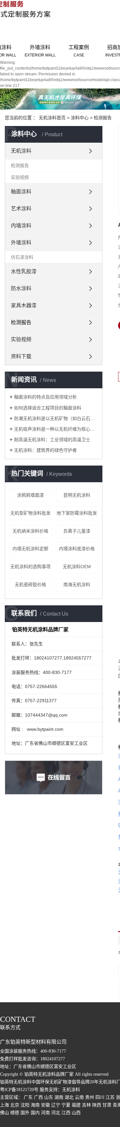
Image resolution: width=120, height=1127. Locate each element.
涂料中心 (80, 117)
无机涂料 (21, 151)
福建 (76, 1105)
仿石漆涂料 (22, 257)
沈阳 (24, 1105)
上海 (4, 1105)
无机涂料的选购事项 (30, 566)
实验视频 (20, 177)
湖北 (69, 1097)
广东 (28, 1097)
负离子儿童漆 (76, 531)
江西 (65, 1112)
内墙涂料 (21, 225)
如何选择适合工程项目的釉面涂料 (47, 407)
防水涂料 (21, 288)
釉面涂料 (21, 191)
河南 (45, 1112)
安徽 (45, 1105)
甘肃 (106, 1105)
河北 (55, 1112)
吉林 (86, 1105)
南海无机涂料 (76, 584)
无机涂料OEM (77, 566)
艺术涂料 (21, 208)
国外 (24, 1112)
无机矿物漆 (60, 1082)
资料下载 (21, 356)
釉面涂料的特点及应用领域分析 (45, 396)
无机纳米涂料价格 (30, 531)
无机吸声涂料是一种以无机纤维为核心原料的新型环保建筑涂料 (56, 429)
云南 (79, 1097)
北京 (14, 1105)
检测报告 (103, 117)
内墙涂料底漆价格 (77, 548)
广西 (38, 1097)
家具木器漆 (23, 305)
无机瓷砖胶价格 (30, 584)
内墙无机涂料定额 (30, 548)
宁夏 (65, 1105)
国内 (35, 1112)
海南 (35, 1105)
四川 (99, 1097)
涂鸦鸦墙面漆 (30, 495)
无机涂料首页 (52, 117)
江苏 (110, 1097)
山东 (48, 1097)
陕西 (96, 1105)
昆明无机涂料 (76, 495)
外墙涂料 (40, 51)
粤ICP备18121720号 (19, 1089)
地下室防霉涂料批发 (77, 513)
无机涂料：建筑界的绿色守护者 (45, 450)
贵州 (89, 1097)
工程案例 (78, 51)
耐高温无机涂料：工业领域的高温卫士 (52, 439)
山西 (76, 1112)
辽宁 (55, 1105)
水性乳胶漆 (23, 271)
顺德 (14, 1112)
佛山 (4, 1112)
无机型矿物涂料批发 (30, 513)
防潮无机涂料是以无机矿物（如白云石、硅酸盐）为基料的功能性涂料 (56, 418)
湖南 (58, 1097)
